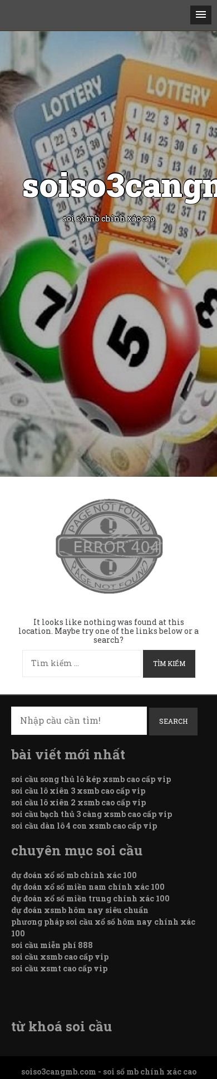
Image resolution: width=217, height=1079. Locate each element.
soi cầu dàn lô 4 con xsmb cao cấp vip (84, 825)
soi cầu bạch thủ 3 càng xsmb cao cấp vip (91, 814)
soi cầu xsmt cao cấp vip (59, 968)
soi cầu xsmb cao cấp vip (59, 956)
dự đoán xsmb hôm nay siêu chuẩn (80, 910)
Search (173, 721)
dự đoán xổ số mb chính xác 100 (74, 875)
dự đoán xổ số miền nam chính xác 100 (88, 886)
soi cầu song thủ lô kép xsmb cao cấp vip (91, 779)
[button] (200, 15)
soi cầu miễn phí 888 (52, 945)
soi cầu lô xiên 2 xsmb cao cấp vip (78, 802)
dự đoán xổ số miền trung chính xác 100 (90, 898)
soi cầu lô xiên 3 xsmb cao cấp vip (78, 790)
